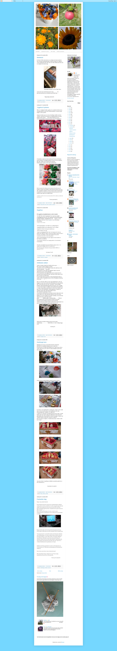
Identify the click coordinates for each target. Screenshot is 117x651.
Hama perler (42, 204)
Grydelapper (76, 222)
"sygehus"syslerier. (43, 107)
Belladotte (71, 212)
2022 (70, 114)
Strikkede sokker (42, 263)
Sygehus (40, 210)
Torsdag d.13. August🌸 (42, 576)
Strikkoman (71, 181)
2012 (70, 149)
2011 (70, 151)
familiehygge (42, 567)
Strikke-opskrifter (60, 51)
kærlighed (42, 336)
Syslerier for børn (45, 51)
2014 (70, 146)
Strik (45, 336)
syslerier (53, 204)
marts (70, 139)
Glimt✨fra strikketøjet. (47, 626)
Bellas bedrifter (72, 190)
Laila (76, 73)
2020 (70, 117)
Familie (41, 257)
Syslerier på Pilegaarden (73, 199)
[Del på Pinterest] (60, 100)
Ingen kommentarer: (49, 202)
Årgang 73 (71, 230)
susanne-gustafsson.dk (73, 208)
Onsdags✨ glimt (46, 620)
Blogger (62, 642)
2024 (70, 111)
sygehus (50, 204)
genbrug (44, 493)
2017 (70, 122)
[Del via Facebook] (58, 100)
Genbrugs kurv (41, 342)
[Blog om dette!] (56, 100)
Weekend (40, 57)
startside (37, 51)
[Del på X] (57, 100)
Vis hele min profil (70, 98)
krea (45, 204)
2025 (70, 109)
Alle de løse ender (72, 231)
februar (70, 141)
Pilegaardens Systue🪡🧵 (74, 221)
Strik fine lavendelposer (72, 209)
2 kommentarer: (48, 100)
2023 (70, 112)
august (70, 138)
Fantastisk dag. (42, 499)
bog (41, 101)
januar (70, 143)
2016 (70, 123)
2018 (70, 120)
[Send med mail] (55, 100)
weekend (43, 101)
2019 (70, 119)
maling (47, 493)
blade (41, 493)
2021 (70, 115)
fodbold (46, 567)
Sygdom (46, 257)
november (71, 126)
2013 (70, 148)
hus (43, 257)
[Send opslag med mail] (53, 100)
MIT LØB (53, 51)
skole (48, 204)
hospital (49, 219)
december (71, 125)
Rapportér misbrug (71, 154)
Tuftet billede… (71, 236)
